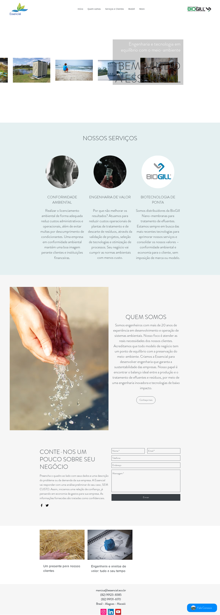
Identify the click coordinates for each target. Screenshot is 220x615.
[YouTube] (118, 612)
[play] (101, 289)
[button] (59, 358)
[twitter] (47, 505)
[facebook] (42, 505)
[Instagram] (103, 612)
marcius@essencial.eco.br (111, 590)
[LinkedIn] (111, 612)
